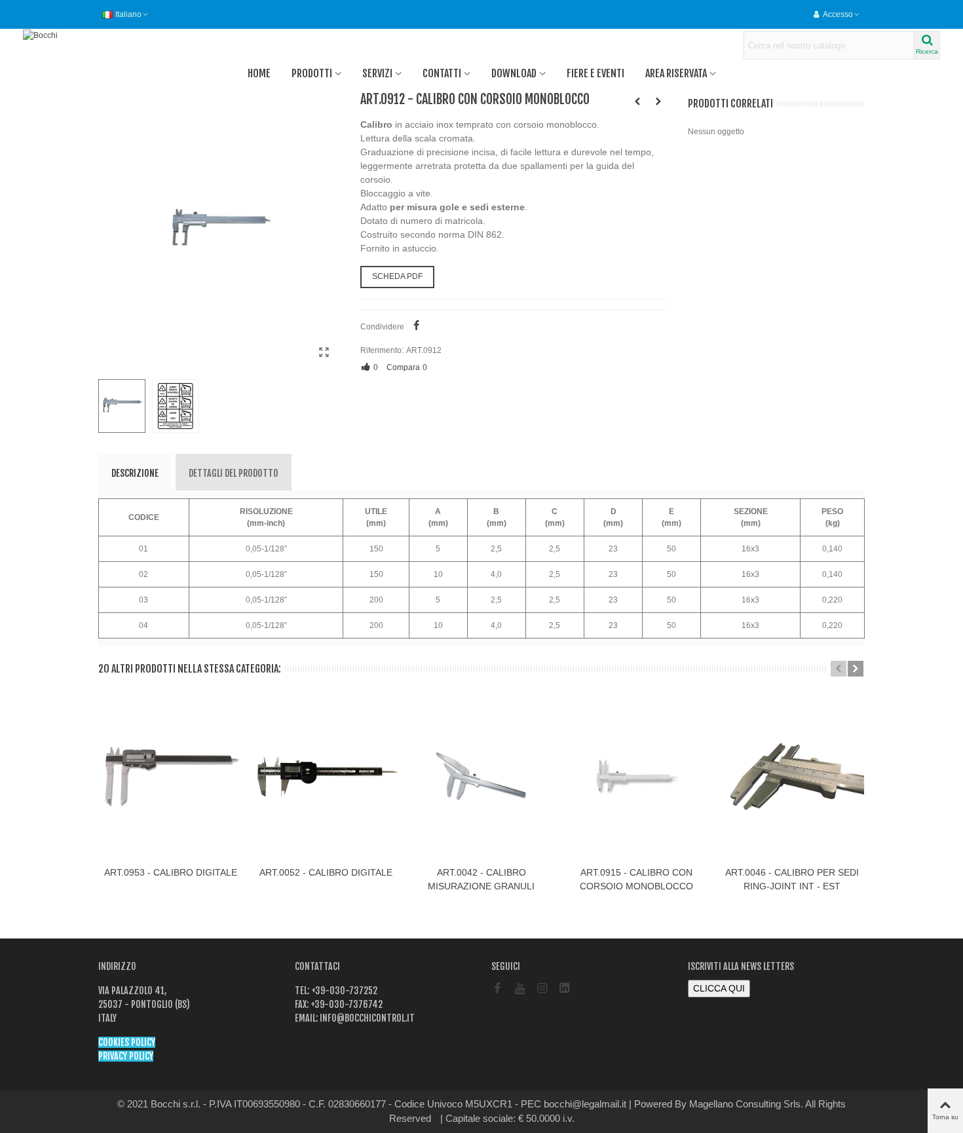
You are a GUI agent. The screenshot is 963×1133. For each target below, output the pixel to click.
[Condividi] (416, 326)
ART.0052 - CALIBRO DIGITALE (325, 872)
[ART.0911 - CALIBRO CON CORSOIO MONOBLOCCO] (637, 101)
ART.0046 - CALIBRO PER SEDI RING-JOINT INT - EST (792, 879)
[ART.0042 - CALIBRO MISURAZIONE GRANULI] (481, 776)
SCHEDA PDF (397, 276)
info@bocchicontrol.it (366, 1018)
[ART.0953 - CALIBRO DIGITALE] (170, 776)
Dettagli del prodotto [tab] (233, 473)
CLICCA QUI (719, 988)
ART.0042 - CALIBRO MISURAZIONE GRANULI (481, 879)
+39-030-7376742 (346, 1004)
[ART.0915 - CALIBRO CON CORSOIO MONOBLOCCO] (636, 776)
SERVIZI (377, 73)
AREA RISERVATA (676, 73)
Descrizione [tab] (135, 473)
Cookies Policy (126, 1042)
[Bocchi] (95, 35)
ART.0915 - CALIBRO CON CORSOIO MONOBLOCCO (636, 879)
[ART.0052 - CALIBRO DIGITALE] (326, 776)
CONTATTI (442, 73)
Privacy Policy (125, 1056)
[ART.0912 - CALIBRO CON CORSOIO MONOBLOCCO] (324, 352)
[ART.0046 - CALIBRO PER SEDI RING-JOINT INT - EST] (791, 776)
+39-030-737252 (343, 990)
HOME (259, 73)
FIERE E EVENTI (595, 73)
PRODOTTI (312, 73)
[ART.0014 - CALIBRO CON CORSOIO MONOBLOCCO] (658, 101)
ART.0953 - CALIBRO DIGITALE (170, 872)
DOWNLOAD (514, 73)
